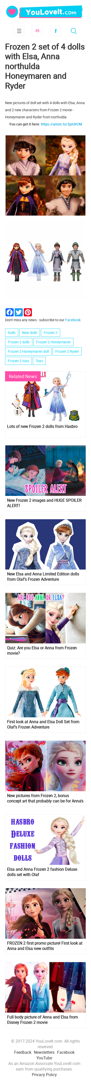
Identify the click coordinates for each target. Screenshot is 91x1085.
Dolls (11, 332)
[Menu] (19, 30)
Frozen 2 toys (18, 360)
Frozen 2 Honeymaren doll (28, 351)
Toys (39, 360)
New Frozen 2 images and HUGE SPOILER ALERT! (44, 503)
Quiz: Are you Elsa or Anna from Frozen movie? (42, 650)
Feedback (22, 1052)
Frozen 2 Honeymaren (53, 341)
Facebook (55, 30)
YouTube (44, 1058)
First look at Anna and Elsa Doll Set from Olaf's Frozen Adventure (43, 724)
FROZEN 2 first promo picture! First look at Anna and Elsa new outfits (44, 946)
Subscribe (37, 30)
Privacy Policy (44, 1074)
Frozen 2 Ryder (67, 351)
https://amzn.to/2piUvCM (61, 124)
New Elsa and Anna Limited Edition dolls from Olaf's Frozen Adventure (43, 576)
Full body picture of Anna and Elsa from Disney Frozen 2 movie (42, 1019)
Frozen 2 (50, 332)
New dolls (29, 332)
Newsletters (44, 1052)
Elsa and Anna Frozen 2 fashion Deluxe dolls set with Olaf (42, 872)
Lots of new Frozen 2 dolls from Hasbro (42, 426)
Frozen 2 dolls (19, 341)
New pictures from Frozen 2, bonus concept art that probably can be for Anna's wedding (45, 798)
